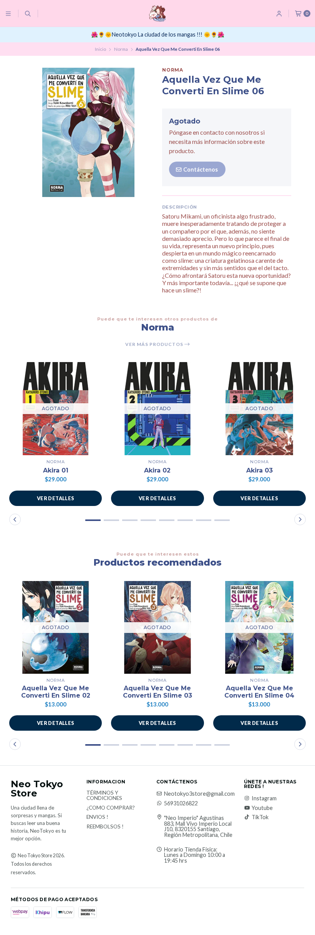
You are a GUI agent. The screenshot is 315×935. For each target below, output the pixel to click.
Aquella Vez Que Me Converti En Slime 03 (157, 692)
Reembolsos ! (105, 827)
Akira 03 (259, 470)
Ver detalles (56, 498)
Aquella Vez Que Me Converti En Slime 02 (55, 692)
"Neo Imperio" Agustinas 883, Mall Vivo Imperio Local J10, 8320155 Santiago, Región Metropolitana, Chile (198, 826)
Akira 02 (157, 470)
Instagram (264, 798)
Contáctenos (200, 169)
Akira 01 (55, 470)
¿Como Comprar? (110, 808)
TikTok (260, 817)
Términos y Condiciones (104, 795)
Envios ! (97, 817)
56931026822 (181, 803)
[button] (93, 520)
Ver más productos (154, 344)
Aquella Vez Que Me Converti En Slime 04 (259, 692)
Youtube (262, 808)
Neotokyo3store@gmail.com (199, 793)
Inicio (100, 49)
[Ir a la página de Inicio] (157, 13)
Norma (121, 49)
